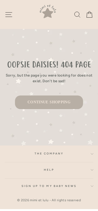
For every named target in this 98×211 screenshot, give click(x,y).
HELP (49, 170)
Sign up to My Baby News (49, 186)
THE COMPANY (49, 153)
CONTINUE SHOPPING (49, 102)
